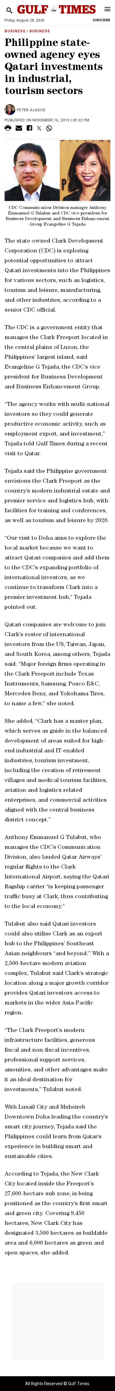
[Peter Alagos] (11, 110)
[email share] (19, 129)
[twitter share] (39, 128)
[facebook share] (29, 129)
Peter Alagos (31, 110)
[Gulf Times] (56, 15)
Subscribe (101, 20)
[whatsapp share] (50, 128)
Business (15, 31)
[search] (9, 10)
